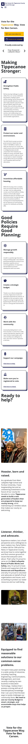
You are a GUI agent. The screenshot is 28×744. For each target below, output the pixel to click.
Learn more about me (14, 34)
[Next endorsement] (24, 51)
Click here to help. (9, 363)
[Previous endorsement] (3, 51)
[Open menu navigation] (5, 7)
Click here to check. (9, 387)
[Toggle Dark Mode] (2, 7)
